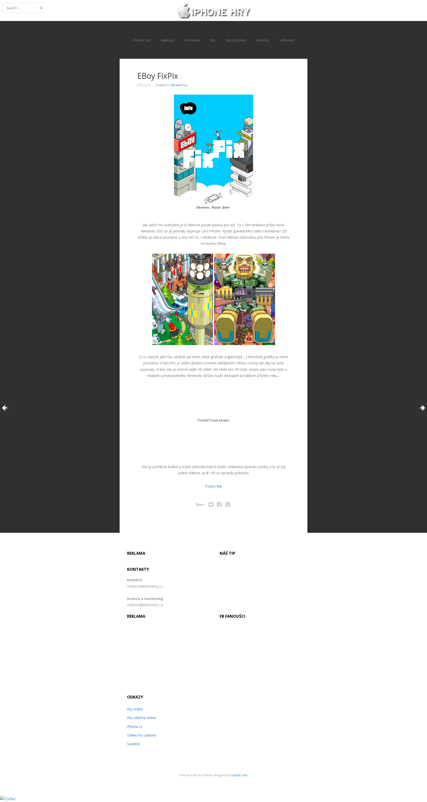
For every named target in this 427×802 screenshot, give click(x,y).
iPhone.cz (134, 726)
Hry (213, 40)
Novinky (262, 40)
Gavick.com (239, 775)
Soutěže (133, 743)
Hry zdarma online (141, 717)
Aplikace (167, 40)
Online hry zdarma (141, 735)
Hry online (135, 709)
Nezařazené (236, 40)
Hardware (192, 40)
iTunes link (213, 486)
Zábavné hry (178, 85)
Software (286, 40)
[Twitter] (211, 505)
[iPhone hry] (213, 10)
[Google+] (227, 505)
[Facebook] (219, 505)
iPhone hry (141, 40)
